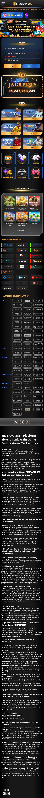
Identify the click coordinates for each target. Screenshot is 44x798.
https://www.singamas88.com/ (28, 645)
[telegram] (22, 422)
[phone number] (16, 422)
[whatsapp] (28, 422)
